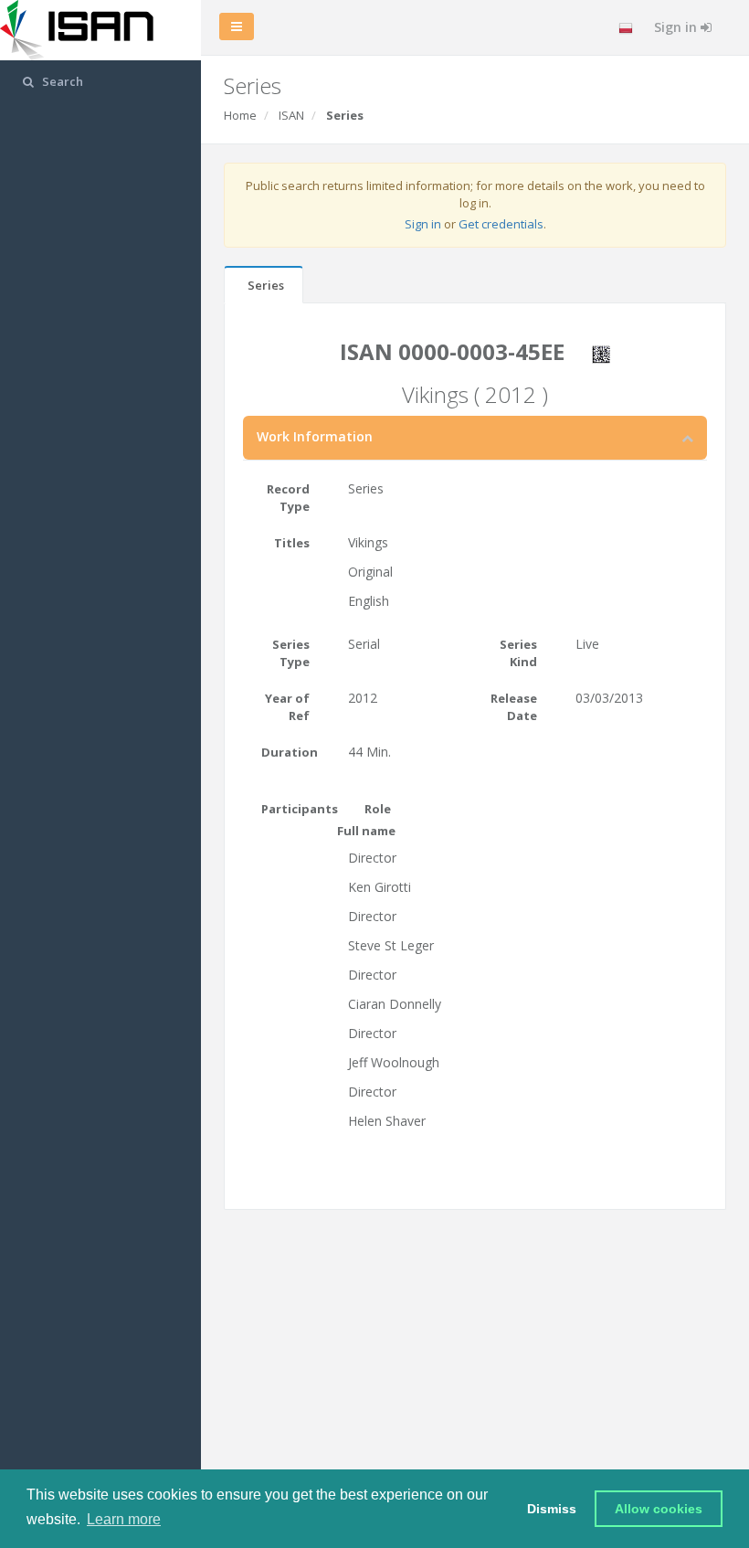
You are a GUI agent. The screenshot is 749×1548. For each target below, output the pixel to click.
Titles (292, 543)
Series (266, 285)
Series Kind (518, 653)
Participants (292, 809)
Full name (366, 830)
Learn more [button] (124, 1519)
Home (240, 115)
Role (377, 809)
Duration (289, 752)
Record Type (288, 497)
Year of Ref (287, 707)
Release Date (514, 707)
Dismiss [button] (551, 1508)
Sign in (677, 27)
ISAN (291, 115)
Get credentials (501, 224)
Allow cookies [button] (658, 1508)
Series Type (291, 653)
